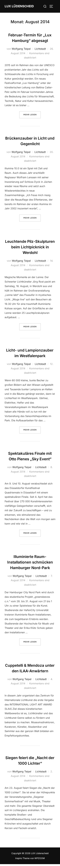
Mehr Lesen (32, 114)
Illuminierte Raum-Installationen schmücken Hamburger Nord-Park (30, 562)
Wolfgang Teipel (21, 48)
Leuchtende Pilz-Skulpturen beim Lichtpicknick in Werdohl (30, 247)
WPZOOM (39, 858)
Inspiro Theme (22, 858)
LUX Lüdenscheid (19, 6)
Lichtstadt (40, 48)
